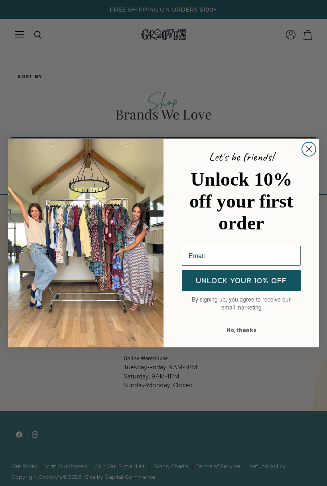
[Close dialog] (309, 149)
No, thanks (241, 330)
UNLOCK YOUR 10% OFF (241, 280)
